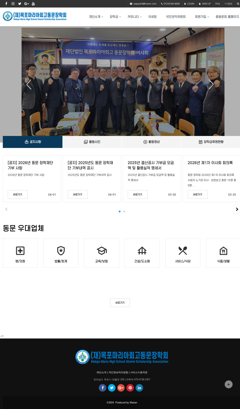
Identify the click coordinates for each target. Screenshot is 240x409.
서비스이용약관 (138, 372)
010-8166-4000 (172, 3)
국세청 (152, 17)
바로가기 (17, 194)
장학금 (114, 17)
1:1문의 (228, 3)
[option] (120, 84)
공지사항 (32, 142)
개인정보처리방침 (118, 372)
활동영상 (151, 142)
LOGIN (190, 3)
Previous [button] (30, 84)
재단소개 (94, 17)
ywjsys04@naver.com (145, 3)
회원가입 (200, 17)
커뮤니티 (133, 17)
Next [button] (210, 84)
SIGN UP (206, 3)
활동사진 (92, 142)
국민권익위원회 (176, 17)
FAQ (217, 3)
